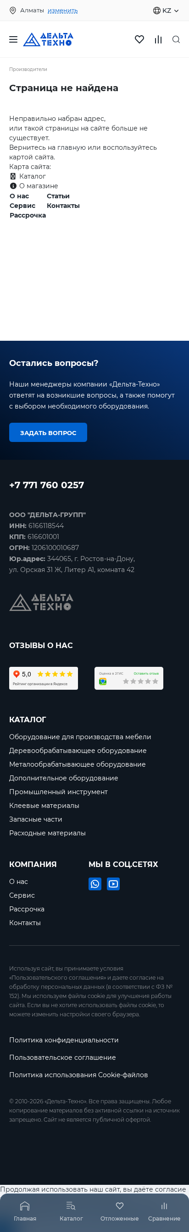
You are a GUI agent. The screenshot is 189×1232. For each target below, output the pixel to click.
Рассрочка (28, 215)
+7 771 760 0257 (46, 484)
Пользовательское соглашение (62, 1057)
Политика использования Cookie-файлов (78, 1075)
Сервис (22, 206)
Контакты (63, 206)
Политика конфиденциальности (64, 1040)
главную (71, 147)
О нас (19, 196)
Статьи (58, 196)
